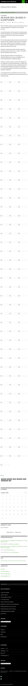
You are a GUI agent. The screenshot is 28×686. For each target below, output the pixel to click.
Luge (13, 560)
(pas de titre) (3, 613)
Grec (8, 560)
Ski (10, 480)
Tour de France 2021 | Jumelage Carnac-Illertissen (11, 540)
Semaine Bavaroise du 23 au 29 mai (8, 606)
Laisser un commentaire (18, 22)
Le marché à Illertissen (14, 552)
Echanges (5, 560)
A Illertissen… (3, 632)
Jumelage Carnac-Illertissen (8, 1)
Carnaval (2, 560)
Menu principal (26, 1)
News (2, 634)
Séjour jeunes (5, 480)
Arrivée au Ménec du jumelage (7, 601)
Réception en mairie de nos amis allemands (10, 604)
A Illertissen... (4, 15)
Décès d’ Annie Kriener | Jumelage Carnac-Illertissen (11, 546)
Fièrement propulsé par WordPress (7, 684)
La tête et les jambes (5, 592)
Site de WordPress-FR (5, 576)
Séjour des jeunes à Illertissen (13, 18)
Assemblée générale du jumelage (7, 611)
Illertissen (10, 560)
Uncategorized (4, 636)
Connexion (3, 569)
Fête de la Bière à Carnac (6, 597)
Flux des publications (5, 571)
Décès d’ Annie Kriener (14, 544)
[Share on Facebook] (1, 475)
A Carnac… (3, 629)
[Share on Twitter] (3, 475)
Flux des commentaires (5, 573)
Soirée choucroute (18, 560)
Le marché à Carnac (5, 599)
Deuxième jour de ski (10, 549)
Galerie (3, 22)
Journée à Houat (4, 594)
